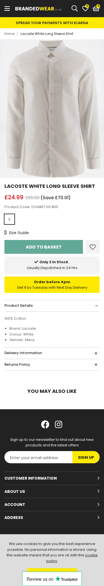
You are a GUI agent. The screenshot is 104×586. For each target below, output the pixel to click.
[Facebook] (45, 424)
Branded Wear (38, 8)
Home (9, 33)
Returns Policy (17, 364)
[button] (96, 9)
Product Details (18, 305)
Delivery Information (23, 352)
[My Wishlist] (85, 9)
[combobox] (75, 8)
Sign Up (86, 457)
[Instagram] (59, 424)
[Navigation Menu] (7, 9)
